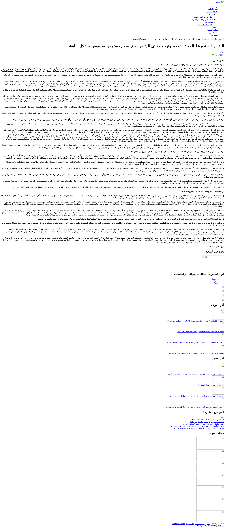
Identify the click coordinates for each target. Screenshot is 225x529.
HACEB (221, 526)
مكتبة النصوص (212, 12)
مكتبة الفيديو (213, 27)
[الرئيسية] (220, 2)
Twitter (216, 281)
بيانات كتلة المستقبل (205, 25)
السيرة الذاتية (213, 9)
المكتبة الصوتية (212, 30)
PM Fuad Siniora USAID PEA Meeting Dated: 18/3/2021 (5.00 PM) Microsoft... (194, 342)
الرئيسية (215, 6)
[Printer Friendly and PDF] (217, 56)
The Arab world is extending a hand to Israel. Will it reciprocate (200, 332)
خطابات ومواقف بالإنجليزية (202, 19)
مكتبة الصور (213, 32)
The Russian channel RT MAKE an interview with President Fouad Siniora (196, 353)
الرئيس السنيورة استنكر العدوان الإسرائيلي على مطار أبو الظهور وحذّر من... (195, 374)
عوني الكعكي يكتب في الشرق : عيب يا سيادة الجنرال (203, 424)
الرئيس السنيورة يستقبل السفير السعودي (208, 385)
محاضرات (209, 22)
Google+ (216, 283)
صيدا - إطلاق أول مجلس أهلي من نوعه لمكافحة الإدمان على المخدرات (197, 426)
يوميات (210, 14)
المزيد (221, 310)
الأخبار (213, 39)
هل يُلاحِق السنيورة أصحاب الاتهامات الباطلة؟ (206, 419)
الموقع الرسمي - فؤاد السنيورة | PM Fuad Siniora (191, 524)
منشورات (214, 35)
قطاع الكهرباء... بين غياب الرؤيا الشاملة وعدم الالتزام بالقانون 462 (198, 428)
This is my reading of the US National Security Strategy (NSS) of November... (195, 321)
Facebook (215, 279)
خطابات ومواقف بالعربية (203, 17)
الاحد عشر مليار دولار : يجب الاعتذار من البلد (207, 422)
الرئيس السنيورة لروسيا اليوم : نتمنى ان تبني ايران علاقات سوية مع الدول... (195, 396)
